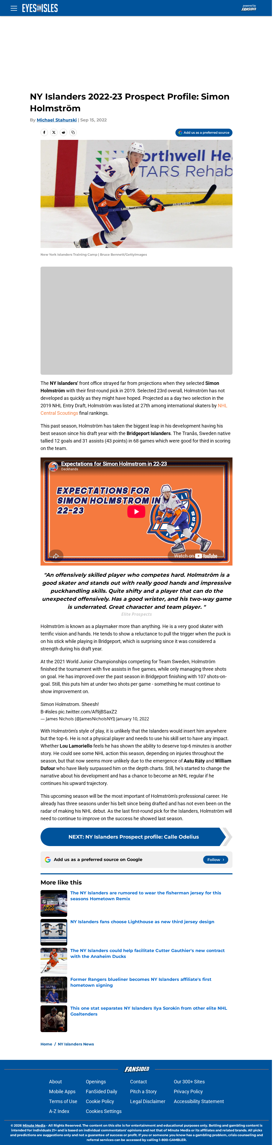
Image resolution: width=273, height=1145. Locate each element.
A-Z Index (59, 1111)
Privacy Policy (188, 1091)
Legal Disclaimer (147, 1101)
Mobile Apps (62, 1091)
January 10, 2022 (132, 719)
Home (46, 1044)
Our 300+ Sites (189, 1081)
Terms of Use (63, 1101)
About (55, 1081)
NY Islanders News (76, 1044)
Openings (96, 1081)
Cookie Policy (100, 1101)
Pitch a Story (143, 1091)
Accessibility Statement (199, 1101)
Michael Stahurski (57, 120)
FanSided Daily (101, 1091)
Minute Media (34, 1125)
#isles (51, 711)
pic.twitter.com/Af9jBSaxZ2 (87, 711)
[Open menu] (14, 8)
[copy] (73, 132)
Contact (138, 1081)
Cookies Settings (104, 1111)
